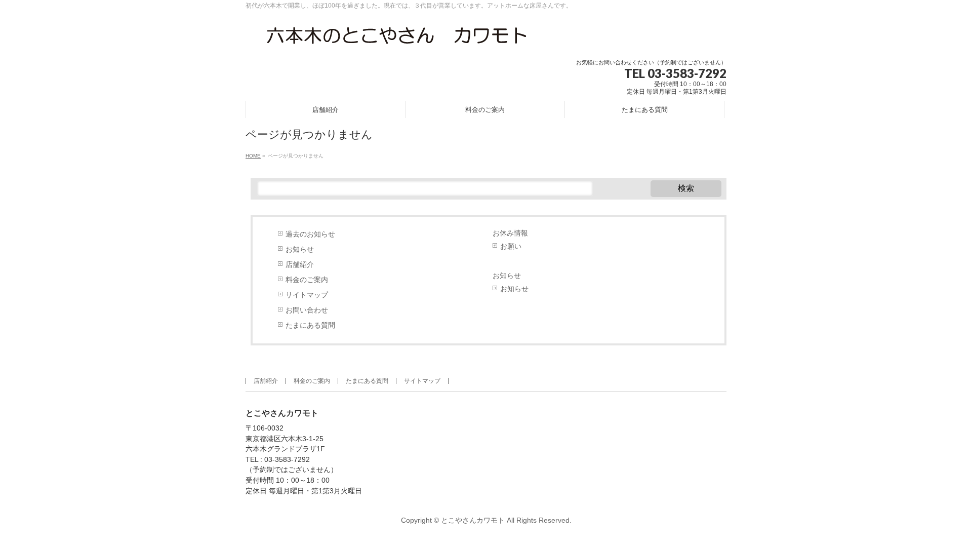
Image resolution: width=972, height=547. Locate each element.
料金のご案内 (307, 280)
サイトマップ (307, 295)
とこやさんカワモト (473, 520)
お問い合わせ (307, 310)
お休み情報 (510, 233)
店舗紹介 (300, 264)
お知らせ (300, 249)
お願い (510, 246)
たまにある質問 (310, 325)
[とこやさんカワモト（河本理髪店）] (397, 39)
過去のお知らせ (310, 234)
